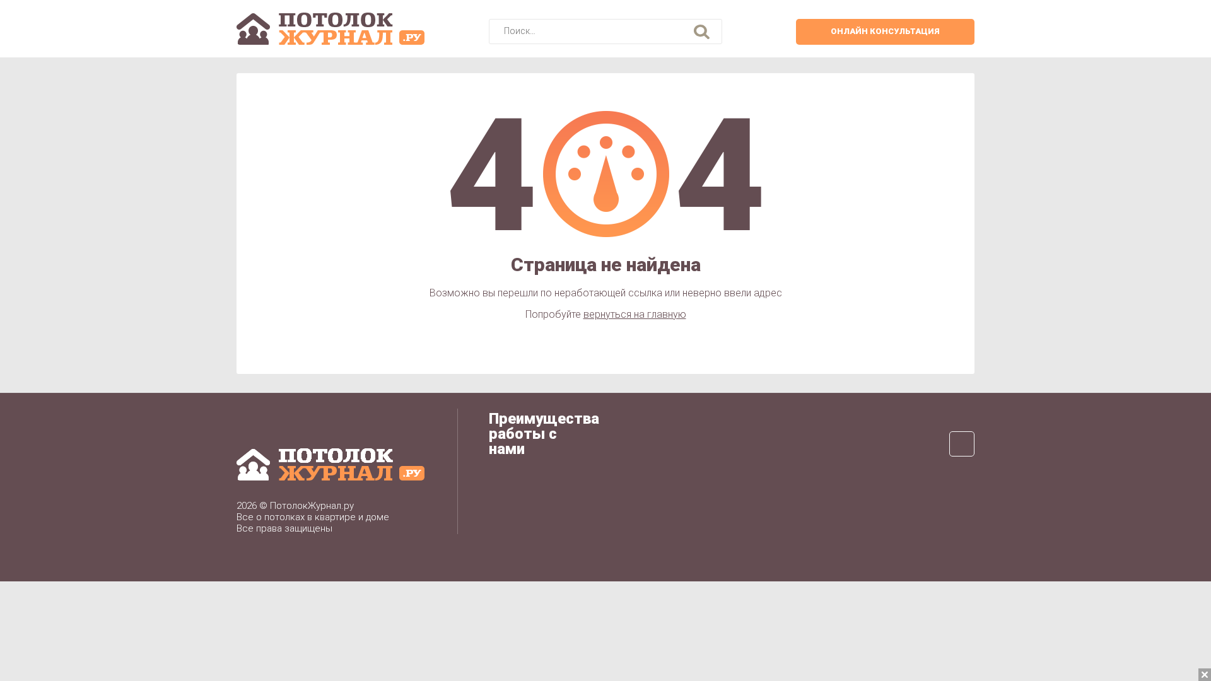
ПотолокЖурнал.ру (312, 505)
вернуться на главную (634, 314)
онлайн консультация (885, 31)
